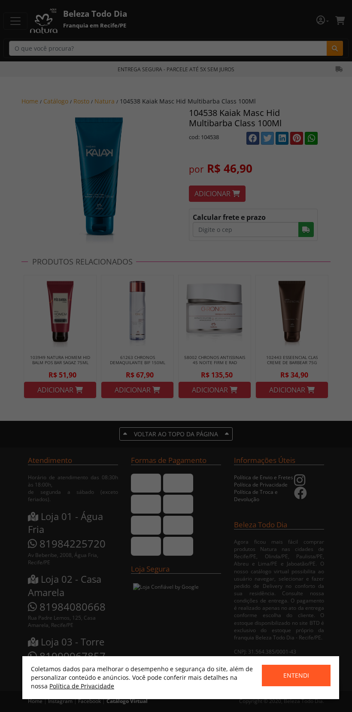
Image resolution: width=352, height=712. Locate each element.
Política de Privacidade (81, 686)
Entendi (296, 675)
